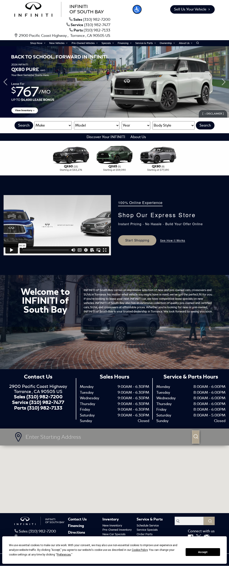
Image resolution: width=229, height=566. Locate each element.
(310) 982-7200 (44, 397)
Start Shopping (137, 240)
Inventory (110, 520)
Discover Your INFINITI (106, 137)
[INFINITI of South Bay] (59, 8)
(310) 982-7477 (46, 402)
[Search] (209, 521)
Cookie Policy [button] (140, 549)
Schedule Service (148, 525)
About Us (138, 137)
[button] (137, 9)
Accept (203, 552)
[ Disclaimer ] (213, 113)
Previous (5, 82)
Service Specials (147, 529)
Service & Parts (150, 520)
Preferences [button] (64, 554)
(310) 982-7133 (44, 408)
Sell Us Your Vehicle (190, 9)
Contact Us (77, 520)
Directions (76, 533)
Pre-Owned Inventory (117, 529)
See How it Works (172, 240)
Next (223, 82)
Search (24, 125)
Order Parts (145, 534)
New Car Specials (113, 534)
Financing (76, 526)
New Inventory (112, 525)
